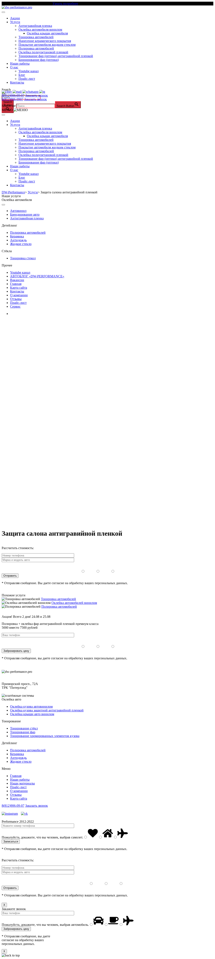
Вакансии (17, 280)
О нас (14, 67)
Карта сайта (18, 287)
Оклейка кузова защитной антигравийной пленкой (47, 710)
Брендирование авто (24, 214)
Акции (15, 18)
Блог (21, 75)
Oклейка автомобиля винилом (40, 29)
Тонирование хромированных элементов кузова (44, 736)
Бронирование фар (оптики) (38, 60)
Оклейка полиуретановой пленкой (43, 52)
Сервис (15, 306)
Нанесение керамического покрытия (44, 41)
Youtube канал (28, 71)
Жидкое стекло (20, 244)
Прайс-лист (26, 78)
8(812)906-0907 (12, 99)
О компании (19, 295)
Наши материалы (22, 783)
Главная (15, 284)
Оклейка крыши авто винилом (32, 714)
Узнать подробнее (65, 3)
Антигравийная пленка (35, 26)
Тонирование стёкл (24, 728)
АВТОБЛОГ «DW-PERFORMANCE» (37, 276)
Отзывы (16, 299)
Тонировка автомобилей (36, 37)
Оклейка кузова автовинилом (31, 706)
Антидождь (18, 240)
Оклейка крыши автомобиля (47, 33)
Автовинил (18, 211)
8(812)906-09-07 (13, 95)
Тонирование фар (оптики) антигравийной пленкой (55, 56)
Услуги (15, 22)
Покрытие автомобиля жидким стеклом (47, 44)
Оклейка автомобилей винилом (74, 603)
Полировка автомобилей (36, 48)
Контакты (17, 82)
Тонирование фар (22, 732)
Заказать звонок (36, 95)
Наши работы (20, 63)
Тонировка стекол (23, 258)
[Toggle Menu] (3, 12)
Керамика (17, 236)
